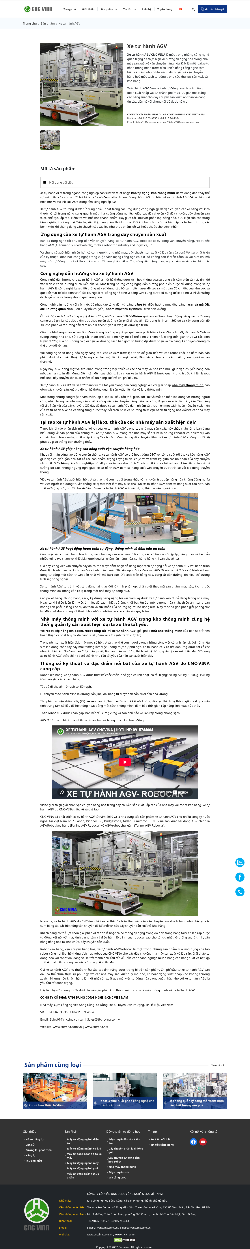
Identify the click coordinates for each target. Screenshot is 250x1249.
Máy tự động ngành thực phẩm (83, 1175)
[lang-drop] (181, 9)
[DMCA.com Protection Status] (125, 1240)
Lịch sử (30, 1144)
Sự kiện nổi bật (160, 1139)
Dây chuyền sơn (119, 1172)
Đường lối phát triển (38, 1150)
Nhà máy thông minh (122, 1167)
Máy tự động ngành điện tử (83, 1141)
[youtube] (203, 1141)
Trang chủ (70, 9)
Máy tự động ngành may (83, 1163)
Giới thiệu (88, 9)
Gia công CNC (117, 1177)
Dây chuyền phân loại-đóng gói (126, 1150)
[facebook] (194, 1141)
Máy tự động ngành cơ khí (84, 1148)
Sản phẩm (107, 9)
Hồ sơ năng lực (35, 1139)
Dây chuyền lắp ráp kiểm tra (124, 1141)
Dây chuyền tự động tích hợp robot (124, 1159)
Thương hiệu (33, 1160)
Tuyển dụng (164, 9)
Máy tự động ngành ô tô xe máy (84, 1155)
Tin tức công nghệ (162, 1144)
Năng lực (31, 1155)
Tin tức (128, 9)
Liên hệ (146, 9)
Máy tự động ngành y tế (82, 1168)
